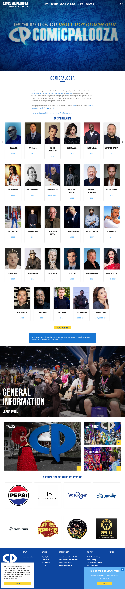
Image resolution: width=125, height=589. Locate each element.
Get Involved (64, 552)
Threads (47, 108)
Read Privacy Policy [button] (10, 579)
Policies (90, 552)
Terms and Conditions (94, 562)
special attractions (47, 93)
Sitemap (112, 552)
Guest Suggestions (65, 565)
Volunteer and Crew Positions (69, 557)
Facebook (90, 106)
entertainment (36, 93)
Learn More (10, 411)
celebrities (69, 93)
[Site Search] (122, 4)
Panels (44, 565)
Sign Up (105, 583)
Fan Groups (46, 562)
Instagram (34, 108)
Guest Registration (65, 562)
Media (25, 552)
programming (58, 93)
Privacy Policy (91, 559)
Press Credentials (28, 557)
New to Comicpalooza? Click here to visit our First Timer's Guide (51, 113)
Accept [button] (18, 583)
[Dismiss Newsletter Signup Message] (122, 569)
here (74, 106)
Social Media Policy (93, 557)
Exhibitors (45, 559)
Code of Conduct (92, 565)
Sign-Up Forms (47, 557)
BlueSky (41, 108)
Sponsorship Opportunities (68, 559)
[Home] (15, 4)
